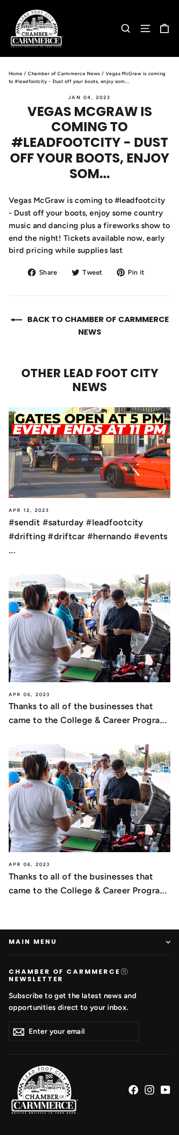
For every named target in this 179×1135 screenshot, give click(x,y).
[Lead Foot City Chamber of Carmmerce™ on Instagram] (149, 1089)
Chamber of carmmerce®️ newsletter (69, 975)
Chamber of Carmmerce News (64, 73)
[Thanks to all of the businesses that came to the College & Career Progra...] (89, 628)
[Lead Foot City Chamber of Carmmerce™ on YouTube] (165, 1089)
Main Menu (32, 941)
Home (16, 73)
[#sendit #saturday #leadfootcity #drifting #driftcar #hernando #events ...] (89, 452)
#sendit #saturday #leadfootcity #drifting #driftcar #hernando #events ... (88, 536)
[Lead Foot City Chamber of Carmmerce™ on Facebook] (133, 1089)
